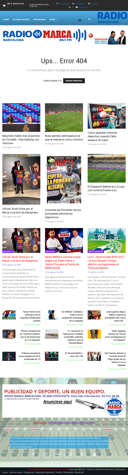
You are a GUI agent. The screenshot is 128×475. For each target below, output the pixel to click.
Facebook (64, 3)
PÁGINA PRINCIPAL (74, 81)
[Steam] (58, 454)
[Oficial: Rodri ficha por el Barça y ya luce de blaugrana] (21, 179)
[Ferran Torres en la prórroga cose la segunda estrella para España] (9, 315)
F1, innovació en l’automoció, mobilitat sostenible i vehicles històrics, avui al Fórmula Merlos (73, 337)
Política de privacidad (48, 469)
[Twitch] (89, 3)
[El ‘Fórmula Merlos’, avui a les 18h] (51, 356)
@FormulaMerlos (96, 251)
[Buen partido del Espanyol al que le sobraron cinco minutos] (64, 117)
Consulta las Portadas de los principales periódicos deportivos (63, 213)
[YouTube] (94, 454)
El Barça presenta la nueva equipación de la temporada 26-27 (29, 356)
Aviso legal (32, 469)
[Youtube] (76, 7)
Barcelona (7, 251)
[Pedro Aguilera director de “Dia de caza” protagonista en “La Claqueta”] (94, 334)
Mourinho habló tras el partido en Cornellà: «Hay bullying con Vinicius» (21, 139)
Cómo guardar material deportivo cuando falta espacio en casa (102, 136)
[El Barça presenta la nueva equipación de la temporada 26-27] (9, 356)
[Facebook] (57, 3)
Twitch (94, 3)
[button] (89, 20)
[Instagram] (73, 3)
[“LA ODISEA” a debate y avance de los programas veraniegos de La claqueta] (51, 315)
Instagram (80, 3)
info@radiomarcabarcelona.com (71, 423)
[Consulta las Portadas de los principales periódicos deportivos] (64, 180)
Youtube (83, 7)
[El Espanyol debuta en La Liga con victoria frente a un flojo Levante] (107, 168)
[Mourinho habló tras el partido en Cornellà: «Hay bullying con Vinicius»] (21, 117)
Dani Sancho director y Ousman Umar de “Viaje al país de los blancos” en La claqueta (115, 359)
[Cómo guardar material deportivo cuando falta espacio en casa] (107, 116)
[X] (69, 7)
